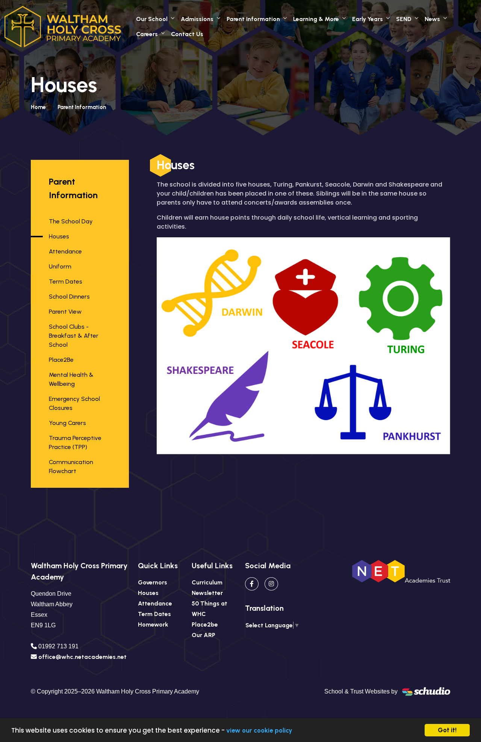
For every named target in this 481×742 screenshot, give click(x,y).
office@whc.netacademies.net (82, 656)
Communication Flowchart (71, 466)
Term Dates (65, 281)
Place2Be (61, 359)
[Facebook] (252, 583)
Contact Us (187, 34)
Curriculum (207, 582)
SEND (403, 19)
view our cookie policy (259, 730)
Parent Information (253, 19)
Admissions (197, 19)
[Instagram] (271, 583)
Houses (59, 236)
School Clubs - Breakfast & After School (73, 335)
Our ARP (203, 635)
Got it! (447, 730)
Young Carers (67, 422)
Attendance (65, 251)
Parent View (65, 311)
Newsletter (207, 592)
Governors (152, 582)
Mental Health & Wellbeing (71, 379)
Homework (153, 624)
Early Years (367, 19)
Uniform (60, 266)
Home (38, 107)
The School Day (71, 221)
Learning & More (316, 19)
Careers (147, 34)
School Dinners (69, 296)
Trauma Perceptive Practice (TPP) (75, 442)
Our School (152, 19)
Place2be (205, 624)
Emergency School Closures (74, 403)
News (432, 19)
